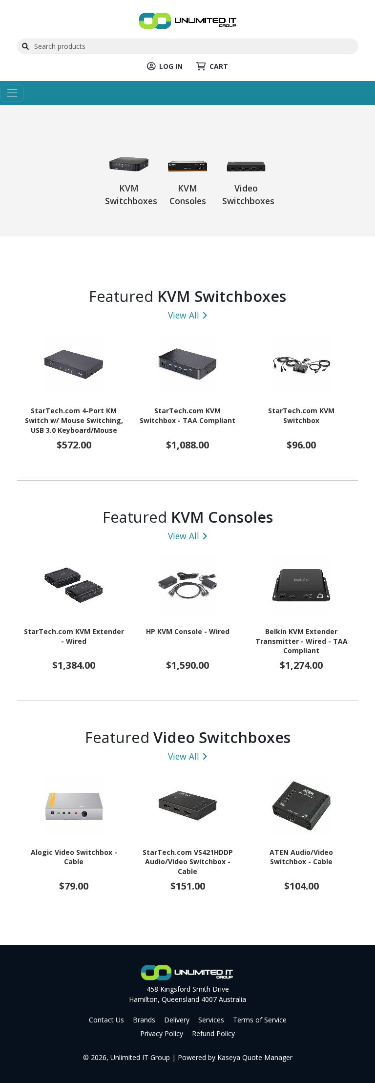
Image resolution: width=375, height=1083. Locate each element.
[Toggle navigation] (12, 93)
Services (211, 1019)
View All (183, 315)
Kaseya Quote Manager (254, 1057)
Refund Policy (213, 1033)
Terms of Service (260, 1019)
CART (218, 66)
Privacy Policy (161, 1033)
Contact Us (106, 1019)
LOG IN (171, 66)
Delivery (176, 1019)
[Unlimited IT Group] (188, 19)
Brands (144, 1019)
